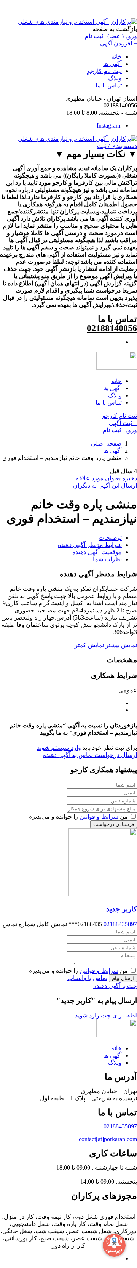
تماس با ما (109, 85)
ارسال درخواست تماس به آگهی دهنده (90, 755)
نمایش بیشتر (121, 645)
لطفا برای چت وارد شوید (106, 1015)
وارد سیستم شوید (59, 748)
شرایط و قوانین (99, 816)
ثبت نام (94, 36)
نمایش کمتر (89, 645)
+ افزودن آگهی (118, 43)
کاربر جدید (121, 909)
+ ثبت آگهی (123, 423)
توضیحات (110, 537)
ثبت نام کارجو (104, 71)
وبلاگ (115, 78)
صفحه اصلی (106, 443)
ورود (130, 430)
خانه (116, 56)
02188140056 (112, 328)
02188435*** (52, 924)
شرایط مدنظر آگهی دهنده (90, 545)
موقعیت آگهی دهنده (97, 552)
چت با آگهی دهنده (115, 986)
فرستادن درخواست (113, 824)
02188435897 (119, 924)
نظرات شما (107, 559)
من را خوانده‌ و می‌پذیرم (78, 816)
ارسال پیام (123, 978)
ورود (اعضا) (122, 36)
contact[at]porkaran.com (108, 1139)
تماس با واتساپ (87, 978)
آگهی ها (112, 64)
